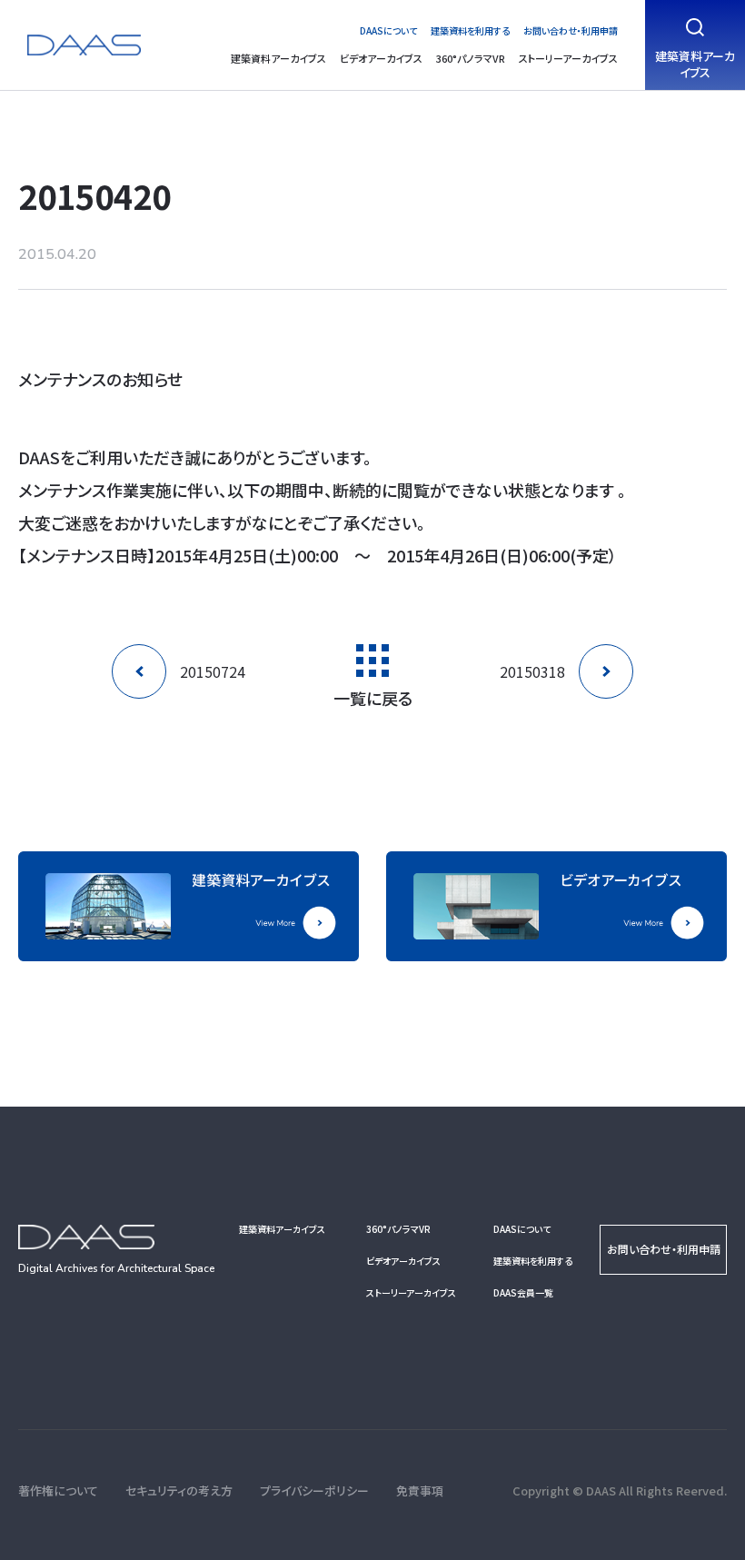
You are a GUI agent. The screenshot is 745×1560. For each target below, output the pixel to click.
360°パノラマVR (470, 58)
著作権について (58, 1490)
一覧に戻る (372, 696)
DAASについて (388, 30)
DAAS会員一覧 (523, 1292)
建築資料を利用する (470, 30)
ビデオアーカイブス (381, 58)
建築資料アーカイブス (278, 58)
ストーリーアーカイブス (568, 58)
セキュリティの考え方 (179, 1490)
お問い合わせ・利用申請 (570, 30)
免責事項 (419, 1490)
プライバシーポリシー (314, 1490)
